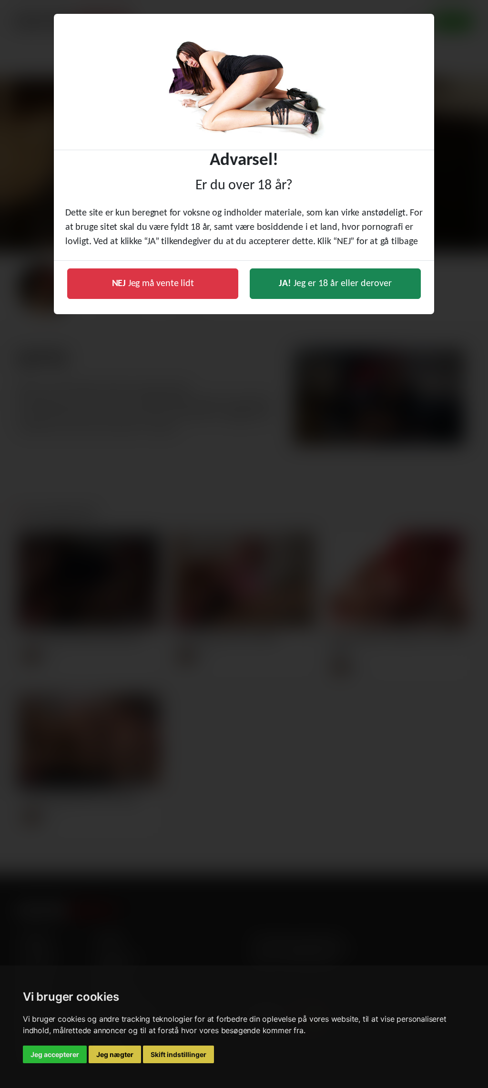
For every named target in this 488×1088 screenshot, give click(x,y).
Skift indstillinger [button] (178, 1054)
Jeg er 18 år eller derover (335, 283)
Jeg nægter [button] (114, 1054)
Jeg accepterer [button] (54, 1054)
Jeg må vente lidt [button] (153, 283)
